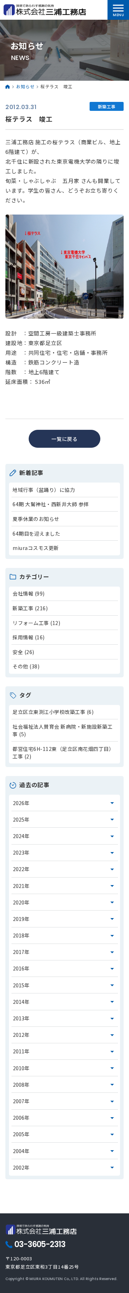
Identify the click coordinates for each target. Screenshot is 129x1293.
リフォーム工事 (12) (36, 622)
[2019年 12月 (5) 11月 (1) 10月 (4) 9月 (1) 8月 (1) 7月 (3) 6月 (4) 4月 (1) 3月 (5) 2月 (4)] (65, 919)
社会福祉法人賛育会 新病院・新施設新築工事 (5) (63, 730)
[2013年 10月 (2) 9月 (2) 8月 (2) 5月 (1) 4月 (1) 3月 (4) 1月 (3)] (65, 1018)
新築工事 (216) (30, 608)
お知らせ (25, 86)
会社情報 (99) (29, 593)
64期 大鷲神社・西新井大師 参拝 (51, 504)
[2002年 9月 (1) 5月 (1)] (65, 1167)
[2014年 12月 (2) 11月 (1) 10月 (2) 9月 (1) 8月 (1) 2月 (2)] (65, 1001)
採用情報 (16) (29, 637)
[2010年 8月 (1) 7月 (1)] (65, 1068)
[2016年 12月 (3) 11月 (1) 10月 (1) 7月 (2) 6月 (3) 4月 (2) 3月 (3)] (65, 968)
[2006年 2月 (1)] (65, 1118)
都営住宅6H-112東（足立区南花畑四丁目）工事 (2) (63, 752)
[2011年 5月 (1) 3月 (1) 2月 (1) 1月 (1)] (65, 1051)
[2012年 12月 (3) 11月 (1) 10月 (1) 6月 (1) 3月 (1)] (65, 1035)
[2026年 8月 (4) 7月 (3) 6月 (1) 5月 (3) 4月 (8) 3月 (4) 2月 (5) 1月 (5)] (65, 803)
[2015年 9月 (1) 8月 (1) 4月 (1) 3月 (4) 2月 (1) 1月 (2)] (65, 985)
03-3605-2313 (39, 1244)
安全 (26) (23, 651)
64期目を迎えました (36, 533)
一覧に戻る (64, 438)
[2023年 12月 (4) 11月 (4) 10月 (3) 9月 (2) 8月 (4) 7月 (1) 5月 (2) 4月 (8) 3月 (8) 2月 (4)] (65, 853)
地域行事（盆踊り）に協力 (44, 489)
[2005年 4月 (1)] (65, 1134)
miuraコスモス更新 (36, 547)
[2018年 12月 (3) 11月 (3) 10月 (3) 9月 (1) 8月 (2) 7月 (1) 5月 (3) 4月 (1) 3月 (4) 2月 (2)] (65, 935)
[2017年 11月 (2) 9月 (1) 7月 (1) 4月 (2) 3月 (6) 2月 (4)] (65, 952)
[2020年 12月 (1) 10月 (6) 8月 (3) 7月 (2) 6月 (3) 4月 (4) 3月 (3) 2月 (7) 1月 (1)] (65, 902)
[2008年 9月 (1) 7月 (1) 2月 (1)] (65, 1084)
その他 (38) (26, 666)
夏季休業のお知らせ (36, 518)
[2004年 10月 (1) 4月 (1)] (65, 1151)
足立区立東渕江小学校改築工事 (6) (53, 711)
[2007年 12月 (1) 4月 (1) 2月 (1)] (65, 1101)
